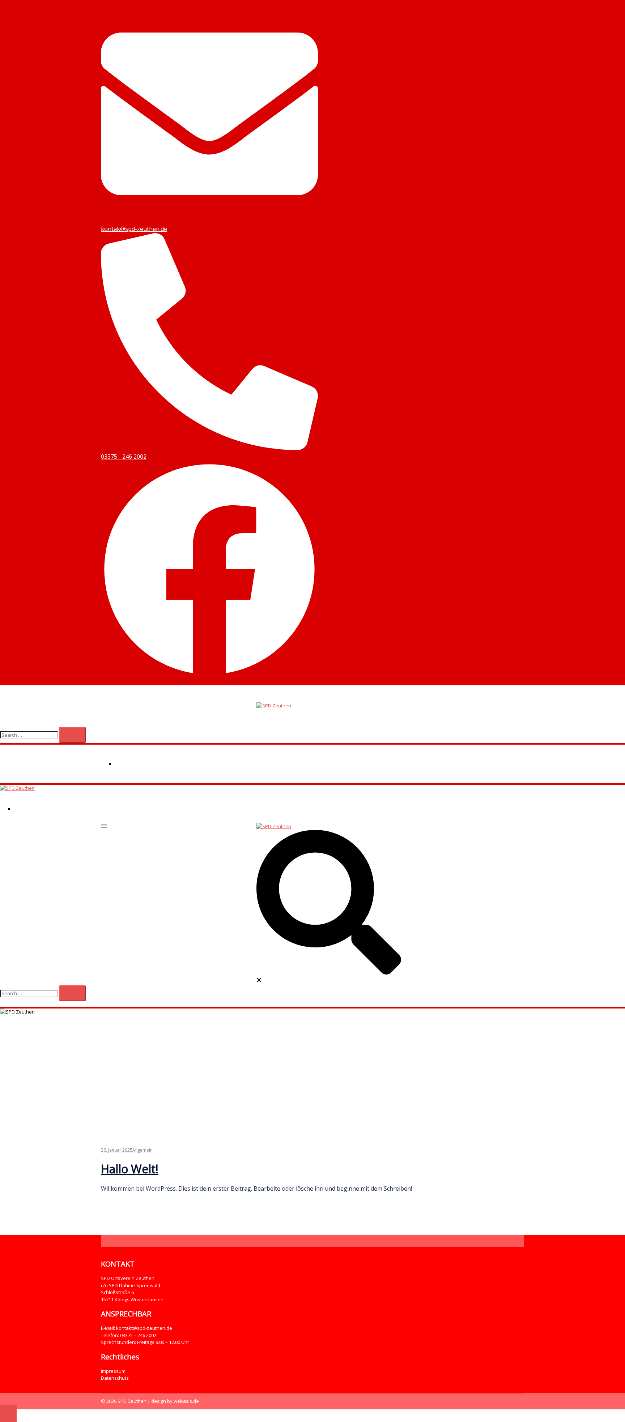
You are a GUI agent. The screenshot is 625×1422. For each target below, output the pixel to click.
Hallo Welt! (129, 1169)
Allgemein (142, 1150)
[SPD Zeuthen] (273, 705)
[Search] (72, 735)
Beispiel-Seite (136, 764)
